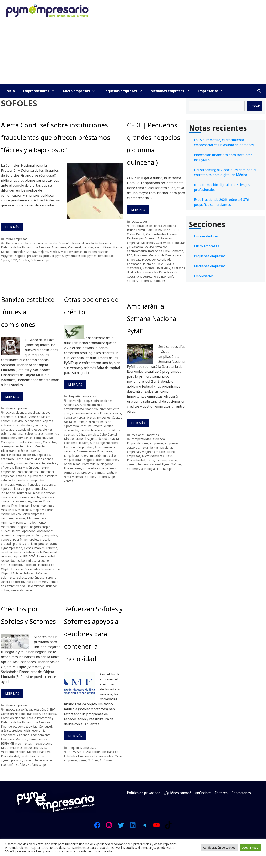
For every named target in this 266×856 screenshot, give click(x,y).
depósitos (43, 455)
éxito (98, 247)
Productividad (136, 460)
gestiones (48, 484)
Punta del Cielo (153, 264)
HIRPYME (7, 743)
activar (10, 412)
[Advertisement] (133, 52)
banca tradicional (165, 226)
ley (29, 501)
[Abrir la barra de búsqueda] (259, 91)
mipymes (7, 256)
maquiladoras (73, 460)
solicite (21, 577)
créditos (88, 247)
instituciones (20, 497)
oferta (100, 460)
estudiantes (9, 480)
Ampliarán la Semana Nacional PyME (152, 318)
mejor (36, 510)
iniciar (36, 493)
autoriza (20, 417)
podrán (18, 539)
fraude (117, 247)
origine (20, 535)
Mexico (54, 252)
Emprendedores (36, 91)
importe (28, 489)
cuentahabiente (11, 455)
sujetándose (36, 577)
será (49, 561)
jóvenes (20, 501)
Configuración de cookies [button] (219, 847)
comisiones (8, 438)
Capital (116, 417)
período (6, 539)
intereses (48, 497)
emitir (45, 467)
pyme (59, 256)
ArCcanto (138, 226)
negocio (20, 256)
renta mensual (73, 477)
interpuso (7, 501)
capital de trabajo (75, 422)
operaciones (45, 531)
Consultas (49, 442)
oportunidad (72, 464)
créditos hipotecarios (94, 430)
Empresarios (208, 91)
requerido (7, 561)
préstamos (34, 256)
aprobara (7, 417)
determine (8, 459)
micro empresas (72, 252)
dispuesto (7, 463)
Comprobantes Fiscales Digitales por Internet (152, 236)
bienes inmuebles (98, 417)
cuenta (34, 451)
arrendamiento (93, 405)
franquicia (33, 484)
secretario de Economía (158, 276)
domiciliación (24, 463)
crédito (29, 446)
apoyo (19, 243)
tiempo (53, 582)
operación (29, 531)
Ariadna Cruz (72, 405)
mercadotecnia (42, 743)
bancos (30, 243)
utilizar (5, 590)
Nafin (169, 456)
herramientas (150, 447)
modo (31, 522)
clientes (48, 429)
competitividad (44, 438)
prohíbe (18, 544)
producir (48, 256)
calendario (26, 425)
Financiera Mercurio (14, 739)
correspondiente (12, 446)
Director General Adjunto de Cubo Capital (91, 439)
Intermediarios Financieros (94, 451)
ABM (72, 752)
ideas (17, 489)
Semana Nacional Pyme (154, 464)
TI (157, 469)
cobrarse (17, 434)
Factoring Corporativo (78, 447)
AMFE (81, 752)
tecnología (148, 469)
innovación (48, 493)
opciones (112, 460)
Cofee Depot (135, 234)
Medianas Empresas (145, 435)
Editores (221, 792)
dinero (29, 459)
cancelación (8, 429)
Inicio (10, 91)
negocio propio (40, 527)
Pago (38, 535)
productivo (28, 756)
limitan (37, 501)
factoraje (85, 443)
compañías (25, 438)
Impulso (40, 489)
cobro (29, 434)
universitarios (35, 586)
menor (5, 514)
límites (5, 506)
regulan (6, 556)
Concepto (7, 442)
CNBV (50, 709)
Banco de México (39, 417)
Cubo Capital (108, 434)
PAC (129, 255)
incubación (8, 493)
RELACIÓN (30, 556)
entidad (21, 476)
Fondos (21, 484)
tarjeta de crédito (12, 582)
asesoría (115, 413)
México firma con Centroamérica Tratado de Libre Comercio (155, 249)
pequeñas (50, 535)
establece (51, 476)
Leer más (12, 227)
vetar (28, 590)
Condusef (74, 247)
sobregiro (15, 565)
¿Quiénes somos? (177, 792)
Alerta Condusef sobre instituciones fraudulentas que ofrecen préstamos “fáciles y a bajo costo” (55, 137)
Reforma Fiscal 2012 (156, 268)
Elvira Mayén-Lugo (27, 467)
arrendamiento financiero (81, 409)
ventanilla (17, 590)
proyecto (87, 472)
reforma (51, 548)
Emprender (46, 472)
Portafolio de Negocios (97, 464)
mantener (47, 506)
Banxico (17, 421)
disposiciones (44, 459)
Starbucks (159, 281)
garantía (69, 451)
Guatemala (163, 243)
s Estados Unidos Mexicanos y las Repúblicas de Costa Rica (156, 272)
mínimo (6, 522)
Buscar (254, 106)
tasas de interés (36, 582)
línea (14, 506)
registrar (6, 552)
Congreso (34, 442)
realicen (39, 548)
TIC (163, 469)
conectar (21, 442)
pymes (91, 256)
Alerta (10, 243)
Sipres (5, 260)
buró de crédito (47, 243)
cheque (36, 429)
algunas (21, 412)
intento (35, 497)
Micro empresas (76, 91)
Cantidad (24, 429)
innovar (6, 497)
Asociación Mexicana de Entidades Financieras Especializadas (91, 754)
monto (41, 522)
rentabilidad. (106, 256)
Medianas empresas (167, 91)
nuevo (16, 531)
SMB (14, 260)
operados (7, 535)
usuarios (52, 586)
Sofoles (24, 260)
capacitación (37, 709)
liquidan (24, 506)
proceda (45, 539)
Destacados (140, 221)
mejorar (43, 252)
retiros (30, 561)
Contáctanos (241, 792)
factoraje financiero (106, 443)
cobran (5, 434)
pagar (30, 535)
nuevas (6, 531)
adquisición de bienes (98, 401)
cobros (39, 434)
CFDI (175, 230)
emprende (8, 472)
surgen (50, 577)
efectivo (52, 463)
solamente (8, 577)
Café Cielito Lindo (158, 230)
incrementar (23, 743)
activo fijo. (75, 401)
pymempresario (75, 256)
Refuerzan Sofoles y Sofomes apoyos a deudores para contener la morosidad (93, 634)
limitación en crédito (102, 456)
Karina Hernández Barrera (18, 252)
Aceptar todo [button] (250, 847)
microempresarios (96, 252)
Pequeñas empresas (120, 91)
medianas (24, 510)
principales (31, 539)
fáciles (107, 247)
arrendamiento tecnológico (90, 413)
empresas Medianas (140, 243)
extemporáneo (37, 480)
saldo (40, 561)
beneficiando (33, 421)
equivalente (35, 476)
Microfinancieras (153, 456)
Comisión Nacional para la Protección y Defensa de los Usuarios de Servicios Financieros (56, 245)
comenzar (51, 434)
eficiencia (7, 467)
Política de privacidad (143, 792)
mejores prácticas (154, 452)
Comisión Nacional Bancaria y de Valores (28, 714)
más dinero (8, 510)
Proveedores (72, 468)
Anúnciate (203, 792)
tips (47, 260)
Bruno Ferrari (136, 230)
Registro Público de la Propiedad (35, 552)
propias (43, 544)
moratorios (8, 527)
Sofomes (37, 260)
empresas (7, 476)
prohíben (31, 544)
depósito (29, 455)
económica (8, 735)
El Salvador (164, 238)
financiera (7, 484)
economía (70, 443)
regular (17, 556)
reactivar (111, 472)
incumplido (24, 493)
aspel (149, 226)
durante (39, 463)
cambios (40, 425)
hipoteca (6, 489)
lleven (35, 506)
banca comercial (74, 417)
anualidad (34, 412)
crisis (27, 731)
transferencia (16, 586)
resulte (20, 561)
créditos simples (87, 434)
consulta (86, 426)
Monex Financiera (39, 752)
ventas (68, 481)
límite (47, 501)
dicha (19, 459)
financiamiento (105, 447)
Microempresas (37, 518)
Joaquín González (75, 456)
